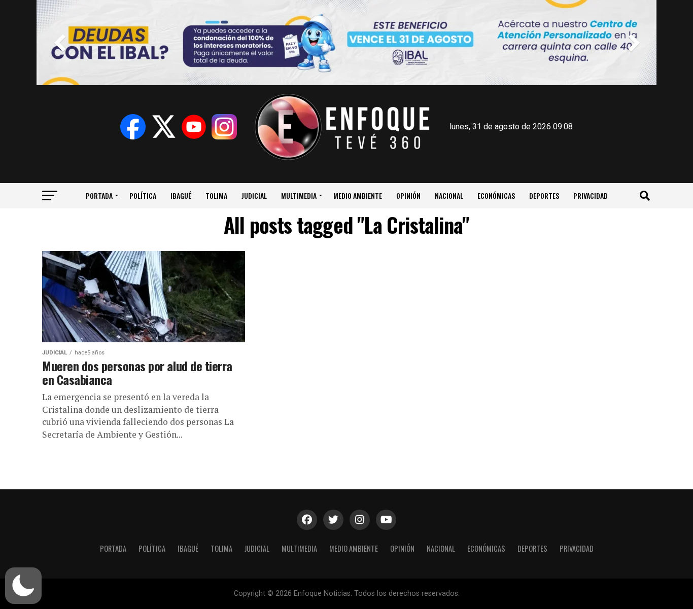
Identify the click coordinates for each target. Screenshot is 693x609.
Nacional (449, 195)
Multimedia (299, 195)
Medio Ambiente (357, 195)
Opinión (408, 195)
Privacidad (590, 195)
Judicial (254, 195)
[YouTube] (193, 126)
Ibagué (180, 195)
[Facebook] (133, 126)
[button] (23, 585)
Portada (99, 195)
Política (142, 195)
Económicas (496, 195)
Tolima (216, 195)
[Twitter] (163, 126)
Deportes (544, 195)
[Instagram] (224, 126)
